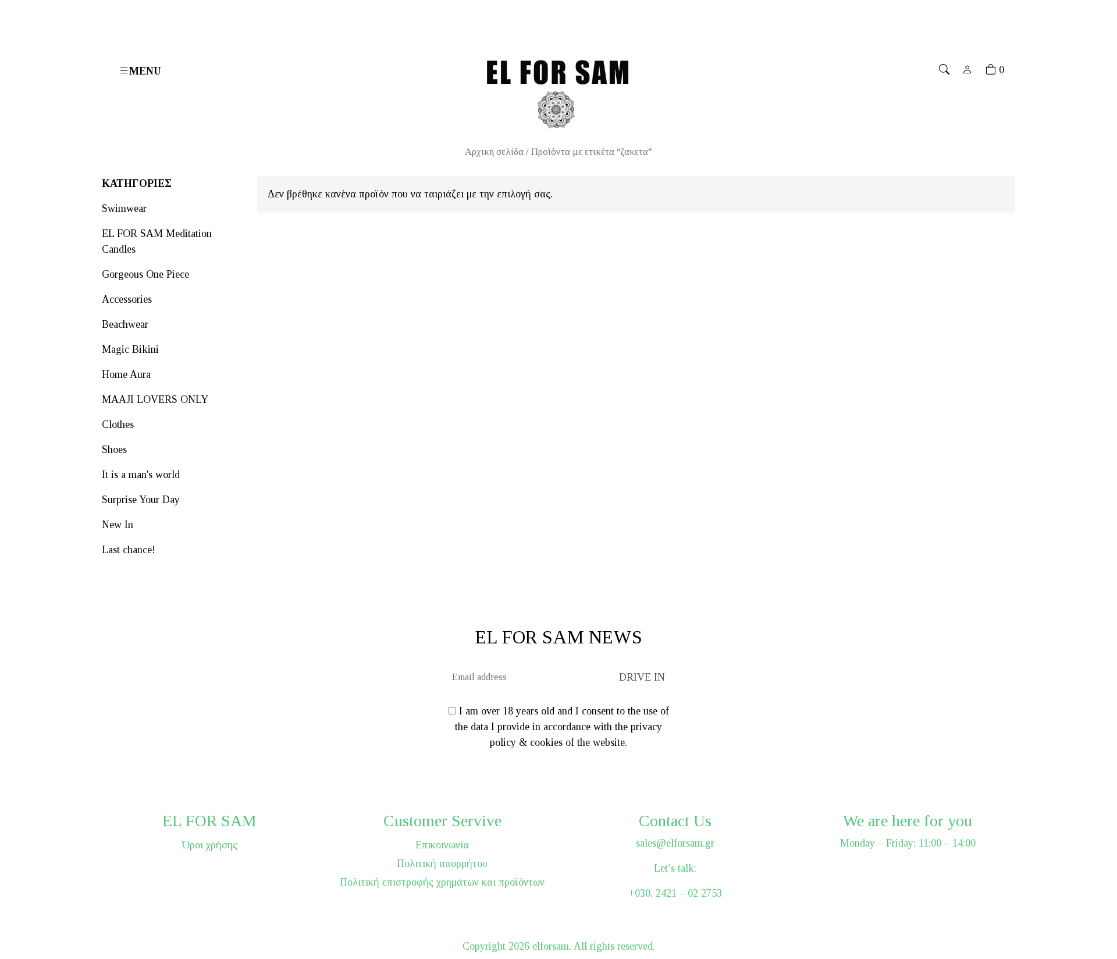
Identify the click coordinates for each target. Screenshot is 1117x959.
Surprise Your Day (141, 499)
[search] (944, 70)
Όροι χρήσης (209, 845)
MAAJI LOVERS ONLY (155, 399)
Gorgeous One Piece (145, 274)
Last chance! (128, 549)
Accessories (127, 299)
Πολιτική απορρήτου (442, 863)
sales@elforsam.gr (675, 843)
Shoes (114, 449)
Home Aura (126, 374)
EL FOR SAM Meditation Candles (157, 241)
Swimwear (124, 208)
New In (117, 524)
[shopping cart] (991, 70)
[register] (967, 70)
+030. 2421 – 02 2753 (675, 893)
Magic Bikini (130, 349)
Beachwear (125, 324)
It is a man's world (141, 474)
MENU (145, 71)
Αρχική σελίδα (494, 151)
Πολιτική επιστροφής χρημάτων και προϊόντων (442, 882)
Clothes (118, 424)
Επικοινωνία (442, 845)
